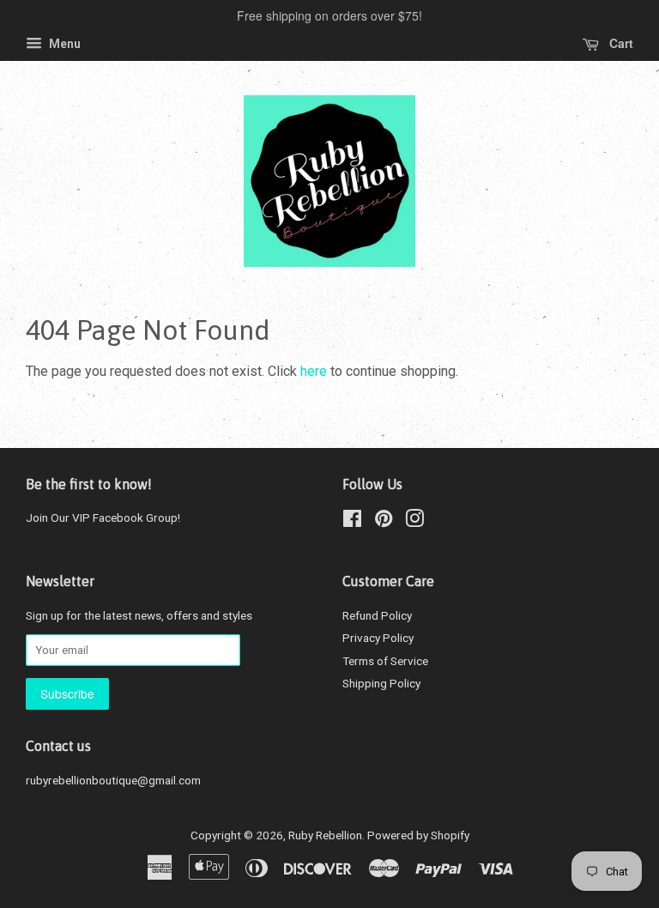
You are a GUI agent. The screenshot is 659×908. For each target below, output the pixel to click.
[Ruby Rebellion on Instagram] (414, 522)
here (313, 371)
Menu (63, 44)
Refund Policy (377, 615)
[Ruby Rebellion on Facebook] (352, 522)
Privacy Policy (378, 638)
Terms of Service (385, 661)
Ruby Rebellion (325, 835)
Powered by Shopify (418, 835)
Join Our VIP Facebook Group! (103, 517)
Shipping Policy (381, 683)
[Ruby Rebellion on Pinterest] (383, 522)
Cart (619, 42)
